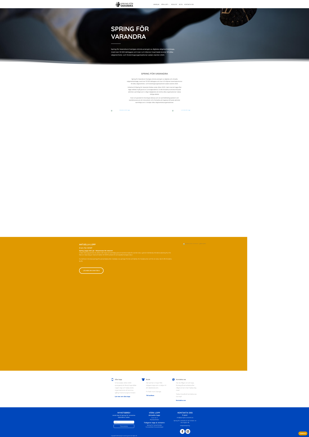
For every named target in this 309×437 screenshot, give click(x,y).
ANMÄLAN (303, 433)
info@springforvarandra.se (185, 417)
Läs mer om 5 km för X (91, 270)
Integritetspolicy (185, 425)
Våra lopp (164, 4)
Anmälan (156, 4)
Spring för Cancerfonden (154, 425)
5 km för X (154, 417)
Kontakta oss (189, 4)
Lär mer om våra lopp (122, 396)
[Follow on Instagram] (187, 431)
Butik (181, 4)
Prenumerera (124, 426)
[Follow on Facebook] (182, 431)
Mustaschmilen (154, 419)
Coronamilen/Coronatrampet (154, 427)
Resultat (174, 4)
